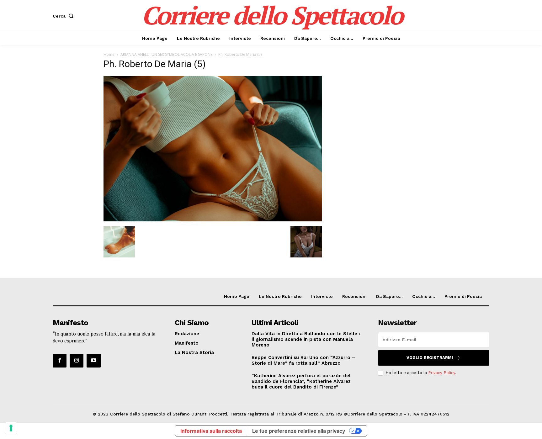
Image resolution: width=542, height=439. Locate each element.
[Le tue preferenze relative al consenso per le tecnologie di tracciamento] (11, 428)
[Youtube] (93, 361)
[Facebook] (59, 361)
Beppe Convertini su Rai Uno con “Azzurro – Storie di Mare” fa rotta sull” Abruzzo (303, 360)
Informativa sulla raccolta (211, 431)
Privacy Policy (441, 372)
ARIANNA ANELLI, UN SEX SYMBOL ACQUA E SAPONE (166, 54)
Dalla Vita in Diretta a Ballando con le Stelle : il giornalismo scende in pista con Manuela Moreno (306, 339)
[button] (64, 16)
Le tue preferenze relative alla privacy (298, 431)
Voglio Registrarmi (429, 357)
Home (109, 54)
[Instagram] (76, 361)
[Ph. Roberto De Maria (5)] (213, 219)
